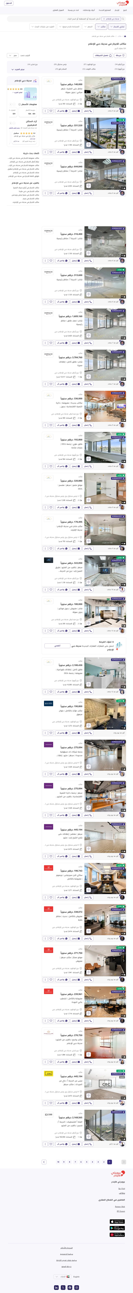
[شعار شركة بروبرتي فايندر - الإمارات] (123, 3)
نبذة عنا (121, 1188)
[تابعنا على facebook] (70, 1287)
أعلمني (57, 645)
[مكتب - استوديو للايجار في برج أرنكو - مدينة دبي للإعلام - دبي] (84, 137)
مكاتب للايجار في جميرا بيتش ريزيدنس (25, 195)
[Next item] (10, 104)
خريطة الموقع (66, 1266)
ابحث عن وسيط (73, 10)
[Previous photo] (86, 92)
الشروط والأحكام (67, 1248)
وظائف (122, 1193)
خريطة (118, 55)
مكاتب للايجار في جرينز (31, 198)
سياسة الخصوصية (66, 1254)
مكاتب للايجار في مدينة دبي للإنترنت (26, 202)
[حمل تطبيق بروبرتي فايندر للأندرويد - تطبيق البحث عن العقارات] (117, 1228)
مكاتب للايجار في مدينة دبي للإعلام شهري (23, 169)
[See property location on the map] (88, 103)
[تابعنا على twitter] (63, 1287)
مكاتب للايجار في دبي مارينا (29, 191)
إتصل (86, 111)
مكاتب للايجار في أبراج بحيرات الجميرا (26, 187)
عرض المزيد (20, 69)
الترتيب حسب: (25, 55)
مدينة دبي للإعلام (112, 18)
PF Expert (121, 1211)
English (76, 1277)
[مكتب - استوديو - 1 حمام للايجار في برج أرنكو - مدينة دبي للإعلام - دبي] (84, 369)
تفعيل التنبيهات (101, 55)
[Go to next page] (44, 1162)
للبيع (125, 10)
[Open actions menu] (45, 111)
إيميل (74, 111)
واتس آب (60, 111)
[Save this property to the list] (51, 111)
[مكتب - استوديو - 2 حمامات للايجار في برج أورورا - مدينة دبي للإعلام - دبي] (84, 451)
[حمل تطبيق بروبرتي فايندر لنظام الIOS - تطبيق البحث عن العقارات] (117, 1221)
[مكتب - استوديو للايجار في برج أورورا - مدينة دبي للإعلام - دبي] (84, 676)
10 (58, 1162)
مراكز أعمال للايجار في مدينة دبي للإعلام (24, 161)
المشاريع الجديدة (105, 10)
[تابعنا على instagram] (76, 1287)
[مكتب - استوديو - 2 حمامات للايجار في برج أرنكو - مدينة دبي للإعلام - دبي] (84, 574)
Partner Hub (120, 1206)
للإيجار (117, 10)
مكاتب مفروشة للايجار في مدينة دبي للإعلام (23, 158)
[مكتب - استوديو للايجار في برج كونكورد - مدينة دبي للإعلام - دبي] (84, 717)
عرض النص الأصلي (14, 128)
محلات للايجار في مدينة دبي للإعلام (26, 172)
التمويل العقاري (58, 10)
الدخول (9, 3)
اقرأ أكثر (32, 138)
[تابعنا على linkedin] (56, 1287)
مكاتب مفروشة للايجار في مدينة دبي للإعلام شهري (20, 165)
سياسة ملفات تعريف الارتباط (66, 1260)
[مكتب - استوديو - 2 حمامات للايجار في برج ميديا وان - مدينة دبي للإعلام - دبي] (84, 410)
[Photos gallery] (105, 92)
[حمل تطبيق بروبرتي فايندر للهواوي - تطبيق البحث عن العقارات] (117, 1234)
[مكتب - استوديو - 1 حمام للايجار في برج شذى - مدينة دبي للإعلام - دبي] (84, 1046)
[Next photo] (123, 92)
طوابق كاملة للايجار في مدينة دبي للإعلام (23, 176)
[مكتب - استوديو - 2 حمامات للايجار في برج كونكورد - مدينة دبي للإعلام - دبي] (84, 95)
